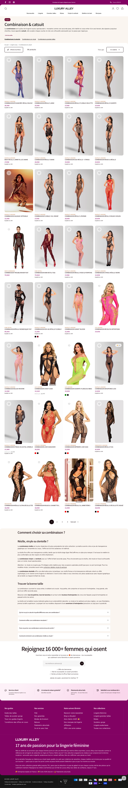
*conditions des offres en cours (16, 722)
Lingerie (7, 19)
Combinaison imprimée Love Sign (76, 447)
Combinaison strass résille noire (107, 273)
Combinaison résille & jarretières (77, 505)
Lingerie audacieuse (101, 725)
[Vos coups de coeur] (117, 8)
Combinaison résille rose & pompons (78, 273)
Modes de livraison (41, 719)
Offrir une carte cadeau (72, 728)
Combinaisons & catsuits (12, 39)
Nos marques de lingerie (73, 722)
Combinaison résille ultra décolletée (19, 505)
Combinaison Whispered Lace (105, 389)
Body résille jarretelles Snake (16, 160)
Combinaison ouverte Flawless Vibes (78, 389)
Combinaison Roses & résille (105, 160)
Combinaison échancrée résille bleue (18, 103)
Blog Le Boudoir (70, 716)
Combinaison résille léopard (75, 216)
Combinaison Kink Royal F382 (45, 273)
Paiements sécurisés (41, 725)
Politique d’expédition (48, 781)
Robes (96, 719)
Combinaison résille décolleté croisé (109, 505)
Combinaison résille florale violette (79, 103)
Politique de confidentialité (25, 781)
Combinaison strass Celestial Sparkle (19, 447)
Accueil (7, 44)
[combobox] (116, 2)
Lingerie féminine (100, 713)
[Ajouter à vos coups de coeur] (9, 60)
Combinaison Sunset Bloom (75, 329)
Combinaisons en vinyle (29, 39)
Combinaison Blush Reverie (14, 389)
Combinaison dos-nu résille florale (48, 329)
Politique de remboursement (11, 781)
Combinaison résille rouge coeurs (108, 216)
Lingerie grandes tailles (102, 716)
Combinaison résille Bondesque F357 (18, 329)
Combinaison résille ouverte (105, 103)
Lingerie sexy (13, 44)
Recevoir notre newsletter (73, 713)
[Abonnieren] (82, 663)
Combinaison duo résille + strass (77, 160)
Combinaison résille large (44, 103)
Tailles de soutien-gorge (13, 716)
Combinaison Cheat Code (44, 389)
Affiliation (67, 725)
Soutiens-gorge (99, 722)
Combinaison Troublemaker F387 (16, 273)
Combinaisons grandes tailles (46, 39)
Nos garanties (39, 716)
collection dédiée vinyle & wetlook (55, 567)
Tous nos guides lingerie (14, 719)
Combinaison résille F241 (104, 447)
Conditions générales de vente (19, 784)
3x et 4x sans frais (41, 728)
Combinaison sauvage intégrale (16, 216)
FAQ (35, 713)
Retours (37, 722)
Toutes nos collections (102, 728)
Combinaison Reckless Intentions (107, 329)
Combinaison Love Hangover (45, 447)
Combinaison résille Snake (44, 160)
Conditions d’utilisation (37, 781)
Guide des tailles (11, 713)
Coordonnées (8, 784)
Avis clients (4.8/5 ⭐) (72, 719)
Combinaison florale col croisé (46, 216)
